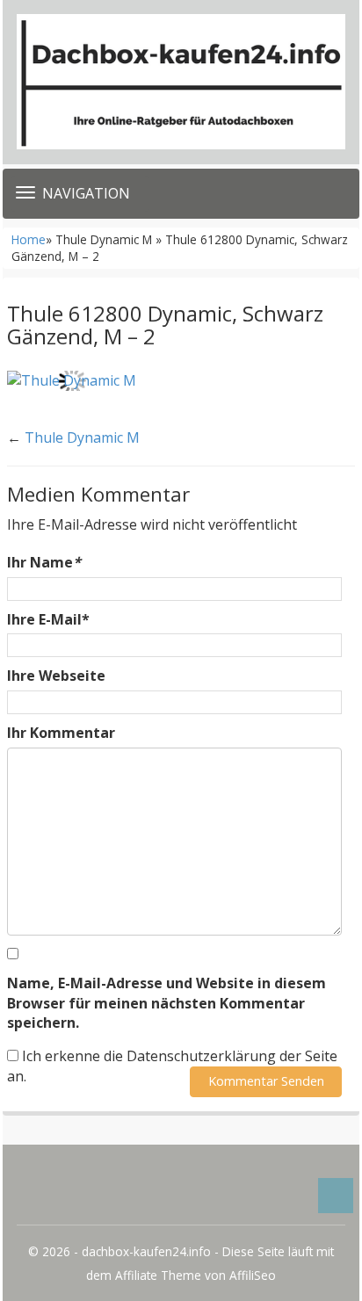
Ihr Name (44, 562)
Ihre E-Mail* (48, 619)
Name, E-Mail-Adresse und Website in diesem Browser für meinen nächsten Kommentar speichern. (166, 1003)
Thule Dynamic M (82, 437)
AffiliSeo (252, 1275)
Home (28, 239)
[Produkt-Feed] (43, 1196)
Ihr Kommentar (61, 732)
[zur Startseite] (181, 81)
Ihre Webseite (56, 675)
